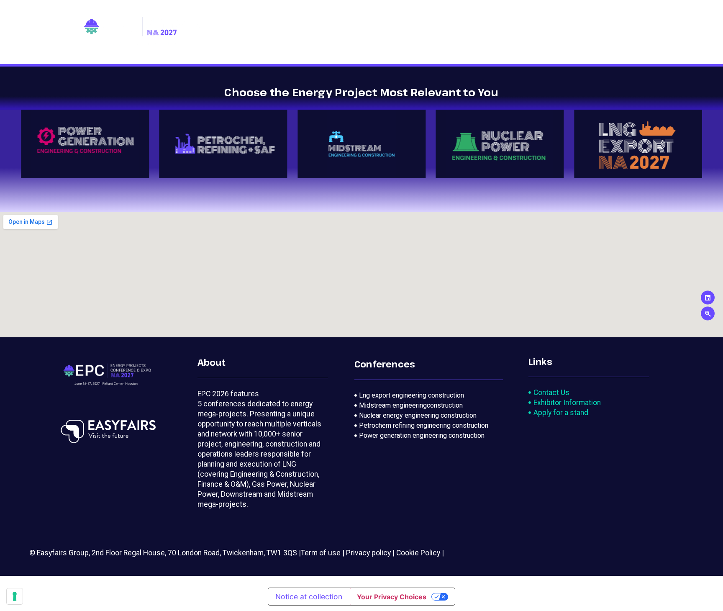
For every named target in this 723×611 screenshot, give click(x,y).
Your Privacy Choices (391, 597)
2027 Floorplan (376, 32)
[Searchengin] (708, 314)
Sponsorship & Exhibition (545, 32)
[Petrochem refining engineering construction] (428, 426)
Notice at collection (308, 596)
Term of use (321, 553)
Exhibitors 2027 (446, 32)
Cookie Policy (418, 553)
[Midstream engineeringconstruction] (428, 405)
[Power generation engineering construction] (428, 436)
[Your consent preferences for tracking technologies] (15, 596)
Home (260, 32)
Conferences (304, 32)
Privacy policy (368, 553)
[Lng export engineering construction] (428, 395)
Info (611, 32)
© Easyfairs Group (59, 553)
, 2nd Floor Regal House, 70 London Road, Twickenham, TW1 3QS (193, 553)
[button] (30, 144)
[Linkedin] (708, 298)
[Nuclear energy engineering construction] (428, 416)
